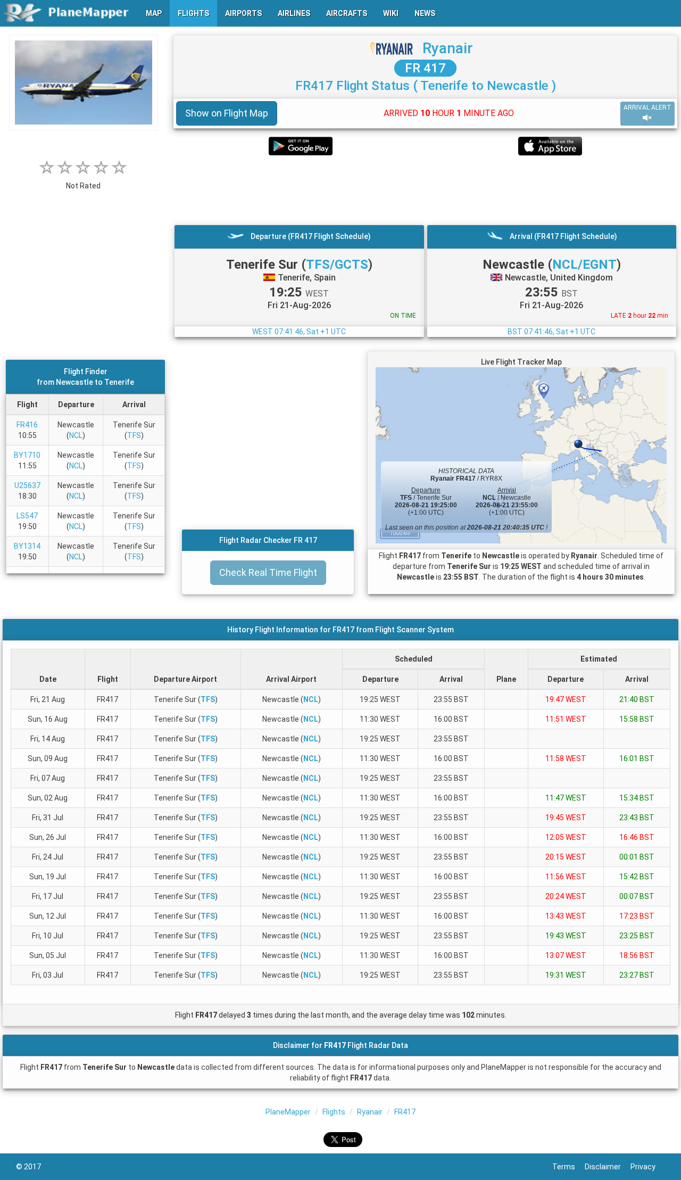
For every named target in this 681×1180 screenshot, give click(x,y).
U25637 (27, 485)
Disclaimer (607, 1166)
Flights (333, 1112)
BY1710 (27, 455)
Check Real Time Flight (268, 572)
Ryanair (447, 48)
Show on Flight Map (226, 113)
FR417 (405, 1112)
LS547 (27, 515)
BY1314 (27, 546)
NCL (75, 435)
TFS (134, 435)
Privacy (647, 1166)
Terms (568, 1166)
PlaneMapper (288, 1112)
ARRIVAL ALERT (647, 107)
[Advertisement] (425, 190)
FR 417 (425, 68)
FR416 (27, 424)
